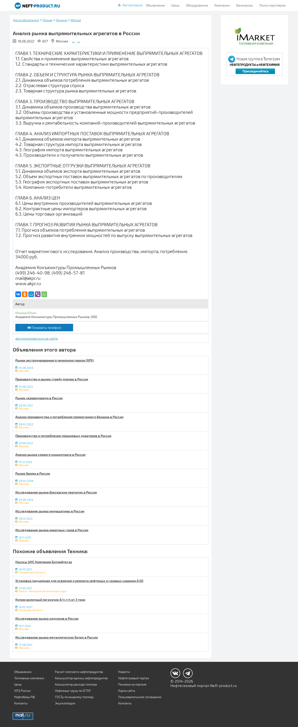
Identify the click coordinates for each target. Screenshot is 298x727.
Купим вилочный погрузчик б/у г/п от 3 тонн (50, 600)
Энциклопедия (65, 703)
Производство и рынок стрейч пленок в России (51, 379)
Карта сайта (126, 691)
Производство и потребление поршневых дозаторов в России (63, 436)
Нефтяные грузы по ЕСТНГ (73, 691)
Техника (61, 20)
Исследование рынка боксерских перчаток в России (56, 492)
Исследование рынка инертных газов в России (51, 530)
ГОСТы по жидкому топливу (74, 697)
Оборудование (197, 5)
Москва (75, 20)
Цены (175, 5)
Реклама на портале (132, 684)
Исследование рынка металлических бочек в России (56, 637)
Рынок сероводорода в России (39, 398)
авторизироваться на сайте (36, 338)
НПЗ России (22, 691)
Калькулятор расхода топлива (76, 684)
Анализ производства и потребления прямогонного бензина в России (69, 417)
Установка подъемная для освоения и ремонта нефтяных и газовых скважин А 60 (79, 581)
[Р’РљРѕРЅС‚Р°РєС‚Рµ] (18, 294)
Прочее (47, 20)
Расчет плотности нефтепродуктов (79, 672)
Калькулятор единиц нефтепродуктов (81, 678)
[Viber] (38, 294)
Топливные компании (29, 678)
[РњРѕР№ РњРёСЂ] (31, 294)
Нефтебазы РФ (24, 697)
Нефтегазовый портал (133, 678)
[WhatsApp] (44, 294)
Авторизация (132, 5)
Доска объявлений (26, 20)
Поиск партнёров (272, 5)
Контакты (20, 703)
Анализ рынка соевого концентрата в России (50, 454)
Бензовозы (244, 5)
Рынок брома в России (32, 473)
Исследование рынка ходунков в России (46, 618)
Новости (124, 672)
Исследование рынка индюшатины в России (49, 511)
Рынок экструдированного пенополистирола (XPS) (54, 360)
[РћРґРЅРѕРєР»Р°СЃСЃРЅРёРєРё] (24, 294)
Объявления (155, 5)
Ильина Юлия (25, 313)
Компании (222, 5)
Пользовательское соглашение (139, 697)
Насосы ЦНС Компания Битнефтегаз (43, 562)
